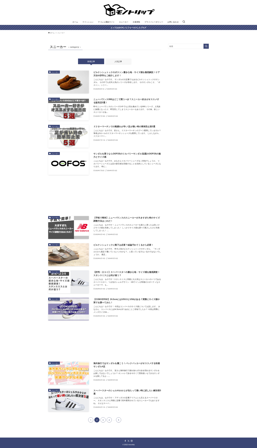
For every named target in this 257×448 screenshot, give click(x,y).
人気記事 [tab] (118, 61)
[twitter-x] (128, 441)
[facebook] (125, 441)
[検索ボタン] (184, 22)
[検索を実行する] (206, 46)
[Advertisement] (104, 195)
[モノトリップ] (128, 10)
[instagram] (132, 441)
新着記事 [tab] (91, 61)
